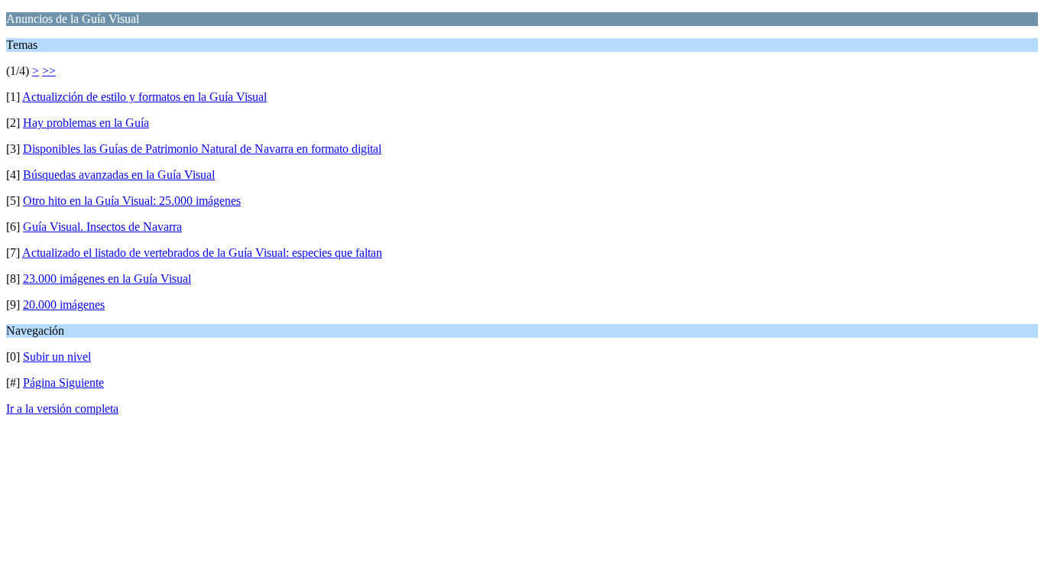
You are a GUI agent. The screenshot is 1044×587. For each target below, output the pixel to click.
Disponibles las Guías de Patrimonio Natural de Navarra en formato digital (202, 148)
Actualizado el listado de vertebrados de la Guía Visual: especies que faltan (202, 252)
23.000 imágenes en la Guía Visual (107, 278)
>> (49, 70)
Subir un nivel (57, 356)
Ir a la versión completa (62, 408)
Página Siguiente (63, 382)
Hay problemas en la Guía (86, 122)
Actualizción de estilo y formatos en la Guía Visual (144, 96)
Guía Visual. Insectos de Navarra (102, 226)
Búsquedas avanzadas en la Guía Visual (119, 174)
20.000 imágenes (64, 304)
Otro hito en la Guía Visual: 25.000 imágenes (132, 200)
